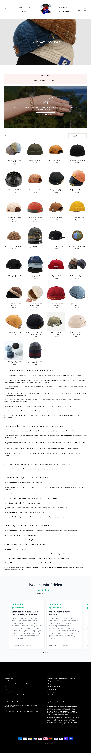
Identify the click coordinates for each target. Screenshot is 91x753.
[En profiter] (45, 107)
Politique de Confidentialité (55, 681)
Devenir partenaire (10, 681)
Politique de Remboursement (55, 684)
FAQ (5, 686)
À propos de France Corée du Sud (15, 695)
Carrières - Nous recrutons (12, 692)
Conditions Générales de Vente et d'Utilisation (61, 678)
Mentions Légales (52, 689)
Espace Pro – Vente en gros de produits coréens (19, 684)
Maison (25, 11)
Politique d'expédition (53, 686)
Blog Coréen (64, 11)
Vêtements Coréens (24, 7)
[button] (85, 627)
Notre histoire (8, 678)
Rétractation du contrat (54, 695)
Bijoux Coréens (65, 7)
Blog (5, 689)
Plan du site (50, 692)
